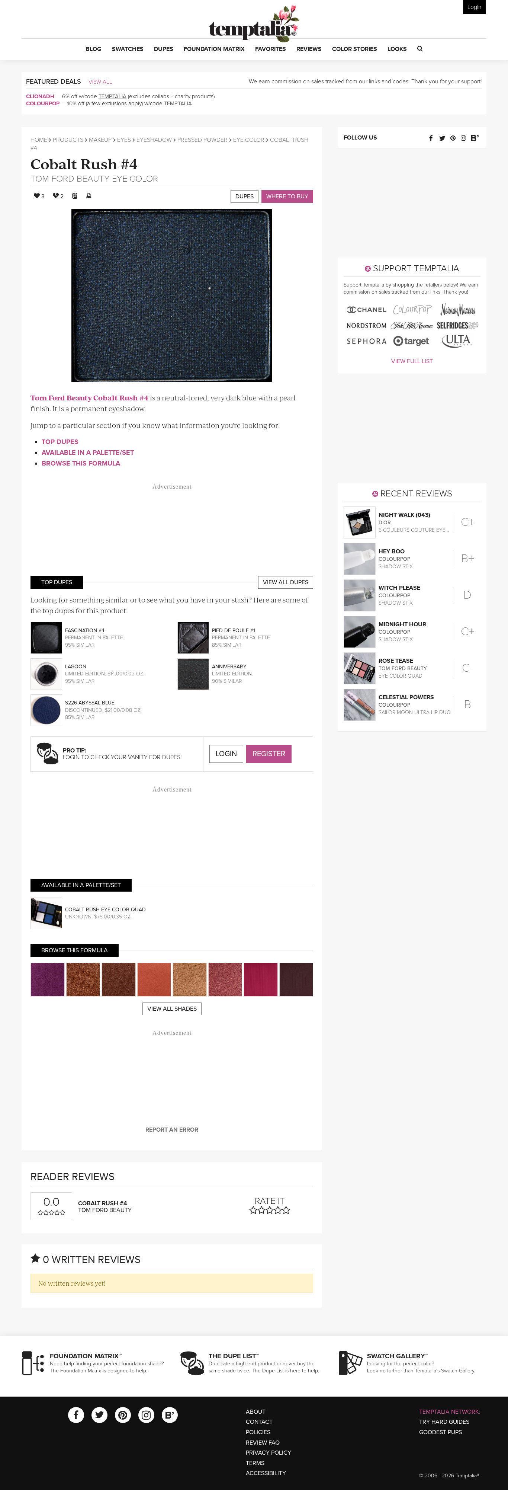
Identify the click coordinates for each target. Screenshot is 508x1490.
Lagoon (75, 667)
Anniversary (229, 667)
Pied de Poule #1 (233, 630)
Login (474, 7)
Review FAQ (263, 1442)
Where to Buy (287, 196)
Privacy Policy (268, 1453)
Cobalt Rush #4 (84, 163)
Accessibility (266, 1473)
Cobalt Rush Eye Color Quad (105, 910)
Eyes (124, 140)
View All (100, 82)
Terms (255, 1463)
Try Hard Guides (444, 1422)
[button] (93, 49)
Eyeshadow (154, 140)
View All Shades (172, 1009)
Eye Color (248, 140)
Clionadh (40, 96)
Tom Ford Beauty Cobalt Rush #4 (89, 398)
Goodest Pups (440, 1432)
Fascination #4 (85, 630)
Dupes (244, 196)
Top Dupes (60, 442)
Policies (258, 1432)
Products (68, 140)
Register (269, 753)
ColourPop (43, 103)
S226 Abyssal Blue (90, 703)
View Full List (412, 361)
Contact (259, 1422)
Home (38, 140)
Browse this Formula (81, 463)
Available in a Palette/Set (88, 452)
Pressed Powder (202, 140)
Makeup (100, 140)
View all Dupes (285, 582)
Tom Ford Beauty (70, 178)
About (256, 1412)
